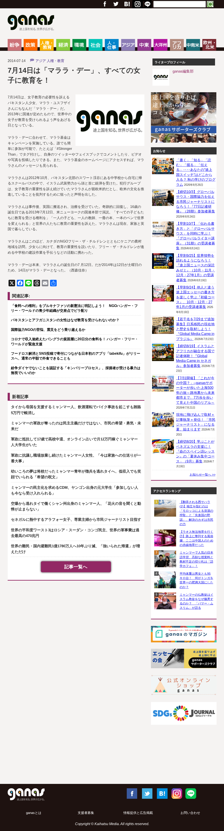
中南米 (193, 45)
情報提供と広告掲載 (138, 813)
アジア (128, 45)
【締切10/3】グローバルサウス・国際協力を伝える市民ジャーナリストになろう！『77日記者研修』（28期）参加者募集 (195, 201)
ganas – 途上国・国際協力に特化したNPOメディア (32, 23)
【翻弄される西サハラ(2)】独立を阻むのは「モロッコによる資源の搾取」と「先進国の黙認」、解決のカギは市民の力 (196, 513)
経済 (63, 45)
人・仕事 (112, 45)
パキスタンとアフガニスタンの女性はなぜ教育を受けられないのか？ (67, 320)
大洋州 (160, 45)
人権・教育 (47, 45)
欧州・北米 (209, 45)
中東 (144, 45)
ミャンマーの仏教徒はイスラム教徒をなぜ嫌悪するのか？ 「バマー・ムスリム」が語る (196, 601)
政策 (30, 45)
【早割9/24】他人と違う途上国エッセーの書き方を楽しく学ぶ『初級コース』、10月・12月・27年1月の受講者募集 (195, 297)
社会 (95, 45)
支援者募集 (86, 813)
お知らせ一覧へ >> (202, 474)
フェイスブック (105, 4)
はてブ (137, 4)
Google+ (126, 4)
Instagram (176, 793)
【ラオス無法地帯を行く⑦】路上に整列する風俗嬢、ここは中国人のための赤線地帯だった (196, 538)
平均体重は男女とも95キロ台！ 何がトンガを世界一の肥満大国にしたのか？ (196, 580)
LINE (191, 793)
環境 (79, 45)
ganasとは (33, 813)
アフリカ (177, 45)
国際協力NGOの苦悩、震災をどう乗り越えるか (48, 329)
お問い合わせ (190, 813)
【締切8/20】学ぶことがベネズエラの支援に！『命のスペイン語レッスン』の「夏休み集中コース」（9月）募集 (195, 451)
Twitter (116, 4)
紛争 (14, 45)
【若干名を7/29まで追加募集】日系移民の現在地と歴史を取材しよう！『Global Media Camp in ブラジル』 (195, 329)
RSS (147, 4)
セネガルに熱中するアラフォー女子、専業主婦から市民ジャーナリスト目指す (76, 519)
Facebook (132, 793)
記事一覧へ (76, 566)
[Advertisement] (112, 765)
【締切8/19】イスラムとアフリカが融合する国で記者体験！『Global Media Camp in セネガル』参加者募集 (195, 356)
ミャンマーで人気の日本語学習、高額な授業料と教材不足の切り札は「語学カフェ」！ (196, 559)
